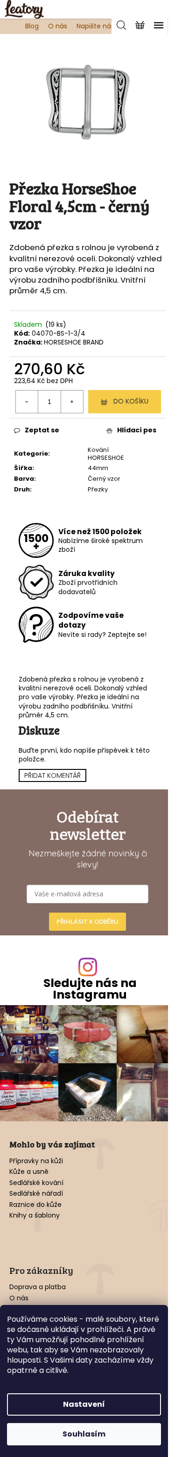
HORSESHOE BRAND (74, 342)
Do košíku (130, 401)
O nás (57, 26)
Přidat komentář (52, 775)
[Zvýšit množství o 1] (72, 402)
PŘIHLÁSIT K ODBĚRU (87, 921)
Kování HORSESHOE (106, 453)
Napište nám (97, 26)
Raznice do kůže (35, 1204)
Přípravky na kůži (36, 1161)
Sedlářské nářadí (36, 1193)
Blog (32, 26)
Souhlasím (84, 1434)
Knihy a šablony (34, 1215)
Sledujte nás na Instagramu (90, 988)
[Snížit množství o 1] (27, 402)
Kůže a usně (29, 1171)
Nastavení (84, 1404)
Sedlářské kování (36, 1183)
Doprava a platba (37, 1286)
